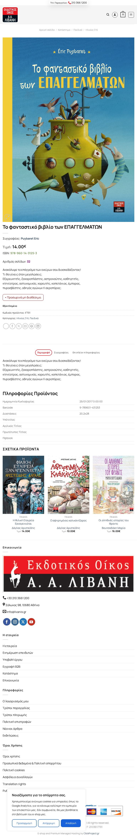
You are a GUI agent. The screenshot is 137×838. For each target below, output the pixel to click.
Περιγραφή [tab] (43, 352)
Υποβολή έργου (12, 660)
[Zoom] (7, 217)
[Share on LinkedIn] (38, 326)
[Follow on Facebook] (7, 622)
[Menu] (131, 15)
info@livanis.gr (16, 612)
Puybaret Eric (30, 238)
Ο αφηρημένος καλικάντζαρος (68, 520)
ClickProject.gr (91, 833)
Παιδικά (77, 29)
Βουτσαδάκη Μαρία (113, 528)
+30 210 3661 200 (17, 598)
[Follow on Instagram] (15, 622)
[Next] (134, 497)
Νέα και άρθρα (12, 729)
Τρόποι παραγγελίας (16, 708)
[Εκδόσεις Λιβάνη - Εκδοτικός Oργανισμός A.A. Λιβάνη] (15, 14)
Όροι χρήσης (11, 756)
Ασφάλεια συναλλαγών (18, 777)
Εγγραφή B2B (11, 667)
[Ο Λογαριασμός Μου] (115, 15)
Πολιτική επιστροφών (17, 722)
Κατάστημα (64, 29)
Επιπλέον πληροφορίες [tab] (86, 352)
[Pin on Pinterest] (32, 326)
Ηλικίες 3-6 (92, 29)
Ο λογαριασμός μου (16, 701)
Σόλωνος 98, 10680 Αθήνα (22, 605)
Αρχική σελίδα (47, 29)
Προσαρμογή (24, 823)
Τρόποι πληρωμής (15, 715)
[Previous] (3, 497)
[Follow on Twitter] (23, 622)
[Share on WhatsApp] (6, 326)
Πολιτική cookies (14, 770)
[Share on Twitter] (19, 326)
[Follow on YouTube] (31, 622)
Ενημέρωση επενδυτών (18, 653)
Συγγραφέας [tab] (61, 352)
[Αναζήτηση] (107, 14)
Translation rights (14, 784)
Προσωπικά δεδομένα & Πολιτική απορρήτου (32, 763)
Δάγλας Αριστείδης (23, 528)
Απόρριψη (49, 823)
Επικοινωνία (11, 680)
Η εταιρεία (10, 646)
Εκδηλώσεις (11, 735)
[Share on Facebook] (12, 326)
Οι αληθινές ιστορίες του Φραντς (114, 522)
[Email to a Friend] (25, 326)
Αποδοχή (70, 823)
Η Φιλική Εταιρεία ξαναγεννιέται (23, 522)
